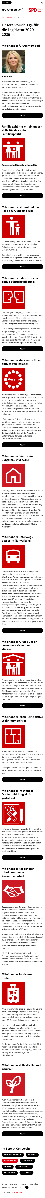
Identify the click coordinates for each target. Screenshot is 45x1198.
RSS (21, 1187)
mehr (22, 115)
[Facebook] (26, 1187)
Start (3, 17)
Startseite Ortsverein (12, 1155)
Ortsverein (10, 17)
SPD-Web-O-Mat (16, 1192)
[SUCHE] (42, 3)
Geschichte (26, 1173)
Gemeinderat (27, 1161)
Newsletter (13, 1184)
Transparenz (6, 1187)
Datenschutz (34, 1184)
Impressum (23, 1184)
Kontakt (4, 1184)
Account (15, 1187)
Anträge (7, 1167)
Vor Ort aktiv (9, 1173)
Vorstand (32, 1155)
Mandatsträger (24, 1167)
